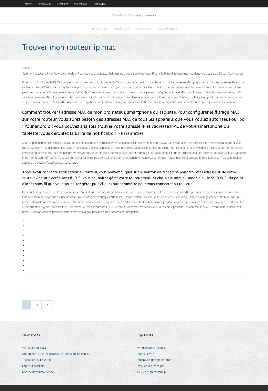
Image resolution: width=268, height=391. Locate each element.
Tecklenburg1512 (167, 28)
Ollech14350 (80, 3)
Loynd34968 (143, 28)
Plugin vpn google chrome (154, 359)
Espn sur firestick (33, 366)
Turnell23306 (99, 28)
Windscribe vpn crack (151, 347)
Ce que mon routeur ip (151, 372)
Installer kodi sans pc (150, 366)
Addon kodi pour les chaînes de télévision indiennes (55, 353)
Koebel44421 (44, 3)
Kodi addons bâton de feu (38, 372)
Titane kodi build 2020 (36, 359)
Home (28, 3)
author (26, 68)
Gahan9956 (62, 3)
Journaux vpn (145, 353)
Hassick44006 (121, 28)
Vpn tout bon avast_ (34, 347)
